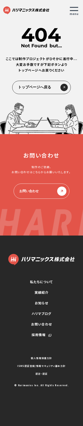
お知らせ (41, 303)
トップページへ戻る (34, 87)
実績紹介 (42, 292)
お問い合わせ (29, 191)
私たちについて (41, 281)
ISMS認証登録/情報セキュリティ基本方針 (41, 366)
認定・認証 (42, 374)
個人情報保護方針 (41, 358)
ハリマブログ (41, 313)
